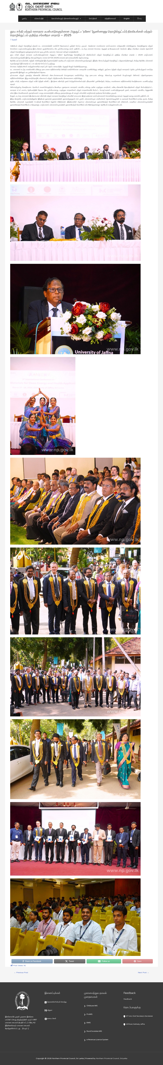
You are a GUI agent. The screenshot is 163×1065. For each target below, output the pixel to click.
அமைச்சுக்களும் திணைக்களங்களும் (65, 18)
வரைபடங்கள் (51, 1018)
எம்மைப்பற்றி (39, 18)
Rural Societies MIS (94, 1031)
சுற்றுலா (49, 1010)
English (127, 18)
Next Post (143, 972)
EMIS (89, 1023)
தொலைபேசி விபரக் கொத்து (56, 1002)
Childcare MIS (92, 1006)
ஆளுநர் (14, 39)
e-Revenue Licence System (97, 1040)
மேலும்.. (25, 1028)
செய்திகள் (93, 18)
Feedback (128, 999)
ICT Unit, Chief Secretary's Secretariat (139, 1016)
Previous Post (21, 972)
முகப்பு (24, 18)
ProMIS (89, 1014)
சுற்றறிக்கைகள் (110, 18)
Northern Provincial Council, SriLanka (111, 1058)
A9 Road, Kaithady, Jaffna (135, 1024)
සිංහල (139, 18)
